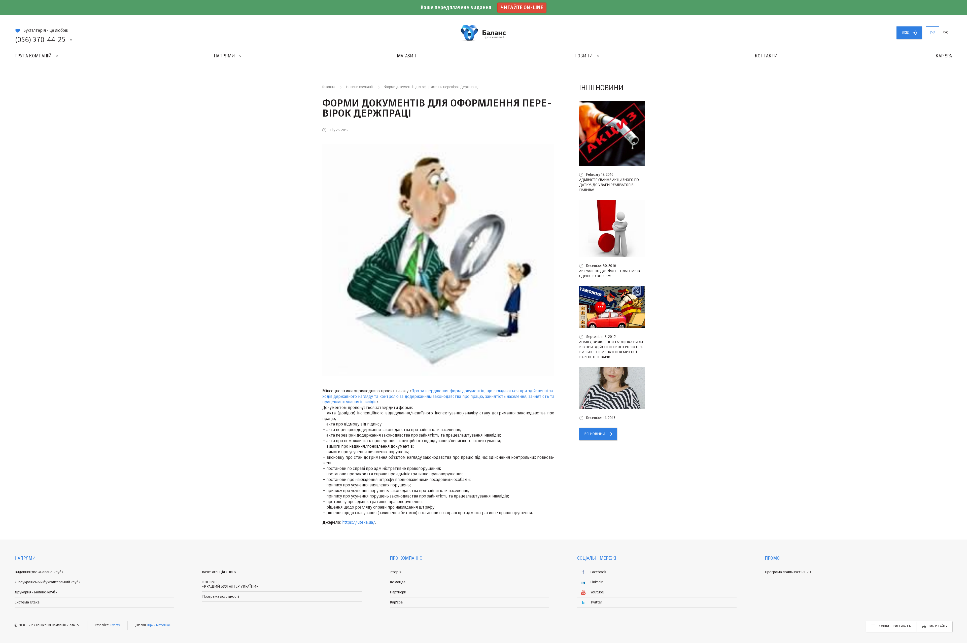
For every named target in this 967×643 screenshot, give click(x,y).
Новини (583, 56)
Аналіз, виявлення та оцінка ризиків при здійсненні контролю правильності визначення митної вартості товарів (611, 349)
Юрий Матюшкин (159, 625)
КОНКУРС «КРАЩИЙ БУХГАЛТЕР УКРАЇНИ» (230, 584)
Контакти (766, 56)
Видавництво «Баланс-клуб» (39, 572)
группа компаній (483, 33)
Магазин (406, 56)
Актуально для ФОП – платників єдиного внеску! (609, 273)
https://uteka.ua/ (358, 523)
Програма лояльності (220, 596)
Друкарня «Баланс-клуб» (36, 592)
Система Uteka (27, 602)
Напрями (224, 56)
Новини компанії (359, 87)
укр (932, 32)
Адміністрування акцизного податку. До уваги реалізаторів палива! (609, 185)
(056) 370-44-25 (40, 40)
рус (945, 32)
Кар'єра (944, 56)
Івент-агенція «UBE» (219, 572)
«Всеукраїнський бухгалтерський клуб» (47, 582)
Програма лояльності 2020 (788, 572)
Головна (328, 87)
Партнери (398, 592)
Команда (397, 582)
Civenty (115, 625)
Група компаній (33, 56)
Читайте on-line (522, 7)
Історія (395, 572)
